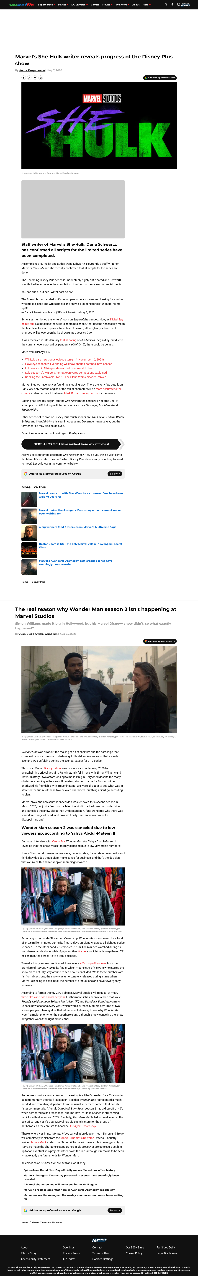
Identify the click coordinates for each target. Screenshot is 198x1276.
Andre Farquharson (32, 70)
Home (24, 581)
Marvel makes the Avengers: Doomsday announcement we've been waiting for (73, 1197)
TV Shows (121, 4)
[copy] (40, 77)
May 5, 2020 (87, 312)
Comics (95, 4)
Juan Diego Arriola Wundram (38, 633)
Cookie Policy (134, 1253)
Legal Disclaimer (167, 1253)
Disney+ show (52, 768)
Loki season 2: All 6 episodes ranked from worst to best (59, 368)
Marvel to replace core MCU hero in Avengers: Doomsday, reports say (69, 1189)
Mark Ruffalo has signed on (81, 393)
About (135, 4)
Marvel (62, 4)
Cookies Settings (102, 1259)
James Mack (38, 1142)
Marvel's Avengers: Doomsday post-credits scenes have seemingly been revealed (71, 1177)
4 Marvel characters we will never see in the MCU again (60, 1184)
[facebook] (172, 4)
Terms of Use (100, 1253)
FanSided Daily (166, 1247)
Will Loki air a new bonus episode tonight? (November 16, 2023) (64, 359)
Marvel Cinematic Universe (77, 1138)
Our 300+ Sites (135, 1247)
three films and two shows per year (43, 997)
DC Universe (78, 4)
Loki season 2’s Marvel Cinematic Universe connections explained (66, 372)
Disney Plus (38, 581)
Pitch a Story (28, 1253)
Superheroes (45, 4)
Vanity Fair (58, 841)
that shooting (68, 340)
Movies (106, 4)
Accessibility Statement (35, 1259)
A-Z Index (69, 1259)
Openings (69, 1247)
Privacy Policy (71, 1253)
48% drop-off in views (93, 963)
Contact (97, 1247)
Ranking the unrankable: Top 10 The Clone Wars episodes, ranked (65, 377)
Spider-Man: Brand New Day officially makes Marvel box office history (69, 1170)
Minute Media (22, 1267)
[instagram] (178, 4)
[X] (166, 4)
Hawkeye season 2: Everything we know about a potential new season (68, 364)
